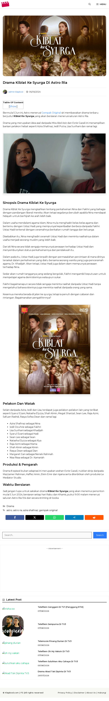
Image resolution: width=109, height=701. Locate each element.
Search (100, 535)
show (13, 106)
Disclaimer (79, 693)
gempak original (48, 510)
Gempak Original (51, 112)
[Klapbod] (5, 4)
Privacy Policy (65, 693)
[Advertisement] (54, 569)
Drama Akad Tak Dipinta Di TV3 (54, 671)
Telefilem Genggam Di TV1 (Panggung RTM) (60, 607)
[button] (90, 4)
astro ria (17, 510)
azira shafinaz (30, 510)
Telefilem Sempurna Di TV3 (52, 624)
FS (22, 693)
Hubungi (102, 693)
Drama (10, 506)
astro (9, 510)
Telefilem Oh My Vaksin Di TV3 (53, 651)
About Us (91, 693)
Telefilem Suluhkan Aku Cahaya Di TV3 (58, 661)
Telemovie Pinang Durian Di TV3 (55, 641)
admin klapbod (16, 92)
